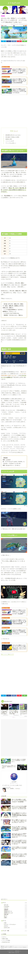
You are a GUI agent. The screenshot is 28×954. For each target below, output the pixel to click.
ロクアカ (15, 908)
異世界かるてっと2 (15, 912)
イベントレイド (4, 654)
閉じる (16, 131)
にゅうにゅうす (7, 787)
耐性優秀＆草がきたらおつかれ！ (13, 135)
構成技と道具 (9, 139)
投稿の (5, 938)
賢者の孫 (15, 914)
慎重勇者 (15, 909)
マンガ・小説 (14, 930)
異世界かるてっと (15, 911)
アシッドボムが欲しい (11, 143)
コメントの (6, 940)
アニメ (14, 902)
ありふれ (15, 904)
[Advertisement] (14, 111)
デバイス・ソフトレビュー (15, 924)
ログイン (4, 936)
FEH (15, 922)
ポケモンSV (11, 654)
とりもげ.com (14, 3)
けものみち (15, 906)
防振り (15, 917)
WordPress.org (6, 942)
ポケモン (15, 926)
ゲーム (14, 920)
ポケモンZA (15, 927)
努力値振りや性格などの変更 (12, 137)
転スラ (15, 916)
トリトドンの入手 (10, 141)
